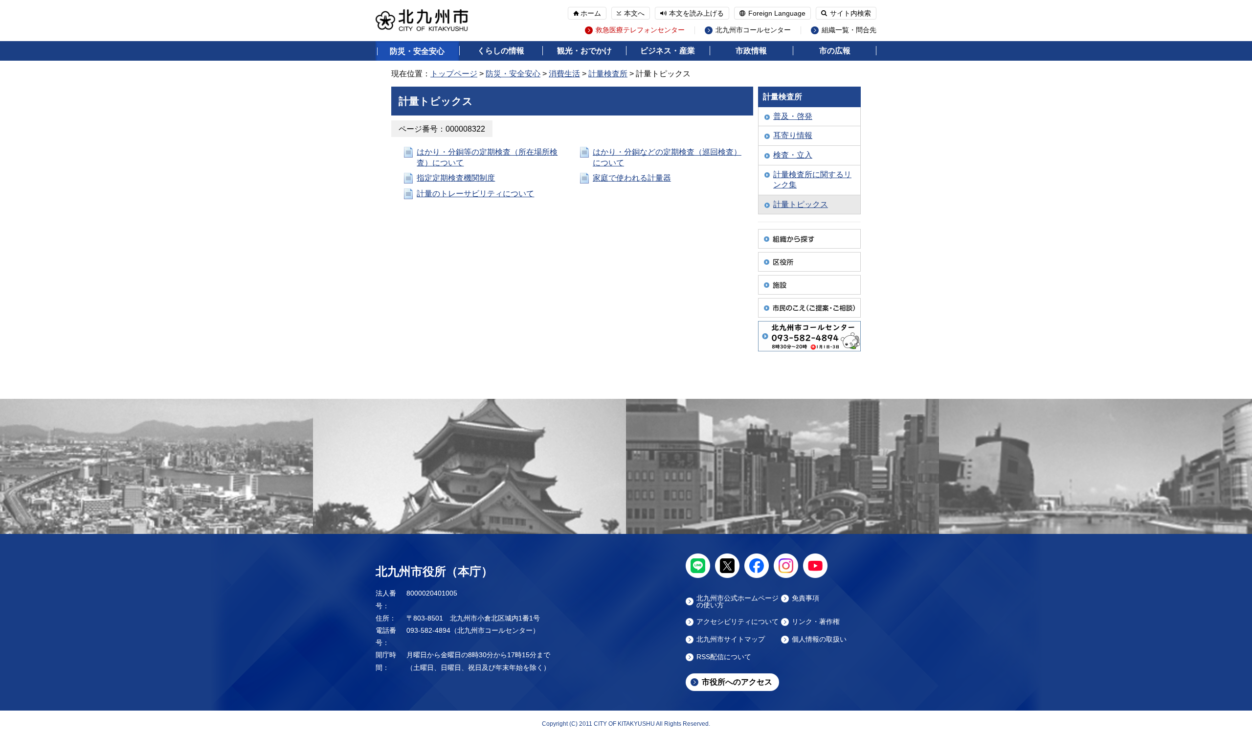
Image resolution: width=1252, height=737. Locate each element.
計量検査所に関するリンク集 (812, 179)
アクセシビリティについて (737, 621)
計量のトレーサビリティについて (475, 193)
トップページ (453, 73)
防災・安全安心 (417, 51)
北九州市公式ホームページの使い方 (737, 601)
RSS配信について (723, 657)
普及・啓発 (792, 116)
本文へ (634, 13)
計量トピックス (800, 204)
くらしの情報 (500, 50)
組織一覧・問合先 (849, 30)
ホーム (591, 13)
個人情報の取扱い (819, 639)
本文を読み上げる (696, 13)
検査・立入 (792, 155)
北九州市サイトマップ (730, 639)
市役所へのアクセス (737, 682)
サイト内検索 (850, 13)
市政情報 (751, 50)
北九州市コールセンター (753, 30)
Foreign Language (776, 13)
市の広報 (834, 50)
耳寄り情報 (792, 135)
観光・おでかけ (584, 50)
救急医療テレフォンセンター (640, 30)
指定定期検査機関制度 (456, 178)
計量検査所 (607, 73)
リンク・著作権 (816, 621)
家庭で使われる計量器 (632, 178)
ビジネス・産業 (667, 50)
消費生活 (564, 73)
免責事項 (805, 598)
